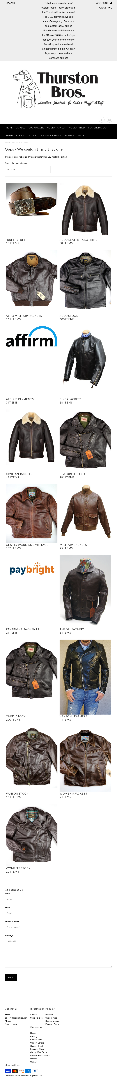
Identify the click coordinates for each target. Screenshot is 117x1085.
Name (7, 893)
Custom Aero (36, 128)
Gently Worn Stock (18, 135)
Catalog (21, 128)
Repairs (69, 135)
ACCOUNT (102, 3)
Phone (8, 1020)
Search (33, 1014)
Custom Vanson (56, 128)
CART (105, 7)
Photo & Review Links (46, 135)
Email (7, 907)
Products (49, 1014)
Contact (82, 135)
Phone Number (12, 921)
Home (9, 128)
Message (9, 935)
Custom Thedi (77, 128)
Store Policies (36, 1017)
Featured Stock (97, 128)
